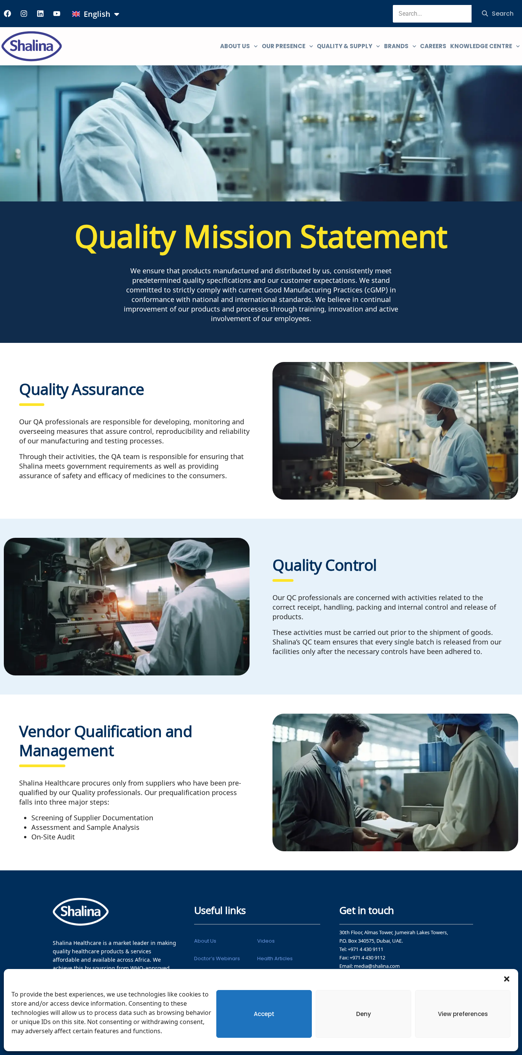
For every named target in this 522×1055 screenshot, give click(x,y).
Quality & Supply (344, 46)
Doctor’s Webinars (217, 958)
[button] (507, 978)
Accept (264, 1014)
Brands (396, 46)
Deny (363, 1014)
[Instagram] (23, 13)
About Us (205, 941)
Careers (433, 46)
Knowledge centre (481, 46)
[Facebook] (7, 13)
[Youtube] (56, 13)
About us (235, 46)
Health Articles (275, 958)
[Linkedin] (40, 13)
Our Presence (283, 46)
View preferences (463, 1014)
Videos (266, 941)
